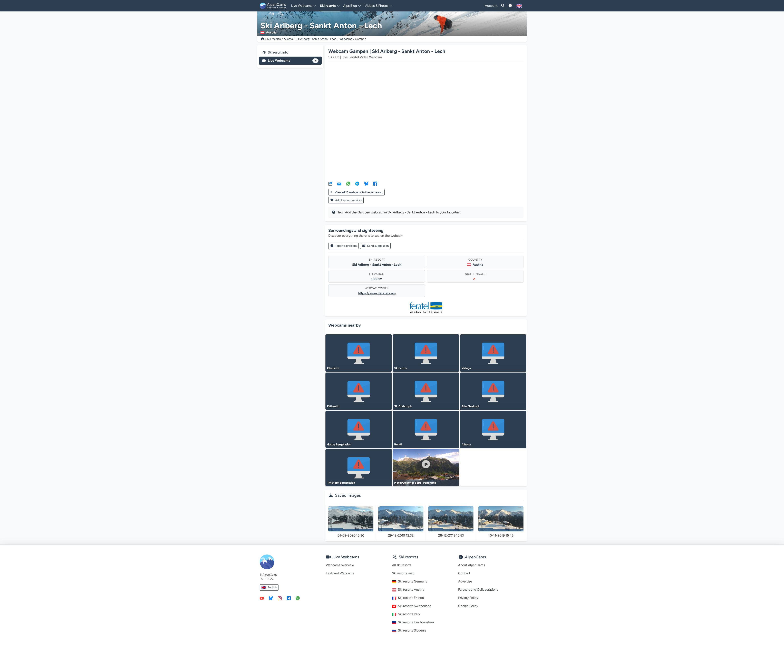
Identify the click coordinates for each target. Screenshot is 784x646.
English (272, 587)
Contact (464, 573)
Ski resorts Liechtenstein (416, 622)
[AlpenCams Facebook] (289, 598)
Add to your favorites (348, 200)
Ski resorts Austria (411, 589)
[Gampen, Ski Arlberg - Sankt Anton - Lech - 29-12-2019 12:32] (400, 518)
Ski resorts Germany (412, 581)
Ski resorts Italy (409, 614)
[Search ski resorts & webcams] (503, 6)
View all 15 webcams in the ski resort (359, 192)
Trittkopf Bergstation (341, 482)
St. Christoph (403, 406)
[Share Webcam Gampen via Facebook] (375, 183)
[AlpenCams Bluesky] (271, 598)
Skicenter (400, 368)
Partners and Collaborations (478, 589)
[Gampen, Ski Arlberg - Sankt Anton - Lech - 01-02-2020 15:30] (350, 518)
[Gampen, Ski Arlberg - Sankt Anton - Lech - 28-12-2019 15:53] (450, 518)
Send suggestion (378, 246)
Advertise (465, 581)
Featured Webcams (340, 573)
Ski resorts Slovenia (412, 630)
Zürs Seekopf (470, 406)
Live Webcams (292, 60)
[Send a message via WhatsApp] (298, 598)
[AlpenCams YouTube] (262, 598)
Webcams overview (340, 565)
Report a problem (346, 246)
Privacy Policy (468, 598)
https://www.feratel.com (377, 293)
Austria (288, 39)
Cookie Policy (468, 606)
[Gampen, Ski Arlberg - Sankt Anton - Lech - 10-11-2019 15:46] (500, 518)
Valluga (466, 368)
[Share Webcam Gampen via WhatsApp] (348, 183)
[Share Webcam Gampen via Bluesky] (366, 183)
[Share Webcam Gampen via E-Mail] (339, 183)
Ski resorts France (411, 598)
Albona (466, 444)
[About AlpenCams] (510, 6)
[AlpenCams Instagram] (280, 598)
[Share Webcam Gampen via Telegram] (357, 183)
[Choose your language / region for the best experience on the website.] (519, 6)
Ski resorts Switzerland (414, 606)
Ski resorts (274, 39)
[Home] (262, 39)
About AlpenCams (471, 565)
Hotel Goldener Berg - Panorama (415, 482)
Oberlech (333, 368)
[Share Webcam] (330, 183)
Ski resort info (278, 52)
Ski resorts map (403, 573)
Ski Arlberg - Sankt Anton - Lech (316, 39)
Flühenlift (333, 406)
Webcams (346, 39)
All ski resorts (401, 565)
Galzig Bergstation (339, 444)
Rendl (398, 444)
